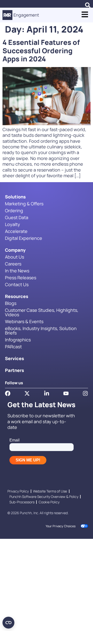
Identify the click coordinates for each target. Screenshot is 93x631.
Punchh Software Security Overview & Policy (43, 496)
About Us (14, 257)
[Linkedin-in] (46, 393)
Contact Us (17, 284)
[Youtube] (66, 393)
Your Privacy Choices (61, 526)
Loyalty (12, 224)
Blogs (10, 303)
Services (14, 358)
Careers (13, 264)
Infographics (18, 339)
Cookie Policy (49, 502)
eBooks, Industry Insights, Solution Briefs (41, 330)
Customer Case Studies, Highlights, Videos (41, 312)
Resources (16, 296)
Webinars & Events (24, 321)
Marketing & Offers (24, 203)
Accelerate (16, 231)
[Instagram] (85, 393)
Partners (14, 370)
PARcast (13, 346)
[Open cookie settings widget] (8, 623)
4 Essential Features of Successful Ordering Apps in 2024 (41, 50)
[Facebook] (7, 393)
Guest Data (16, 217)
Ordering (14, 210)
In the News (17, 270)
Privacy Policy (18, 491)
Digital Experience (23, 238)
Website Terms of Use (50, 491)
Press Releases (20, 277)
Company (15, 250)
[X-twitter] (27, 393)
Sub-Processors (21, 502)
